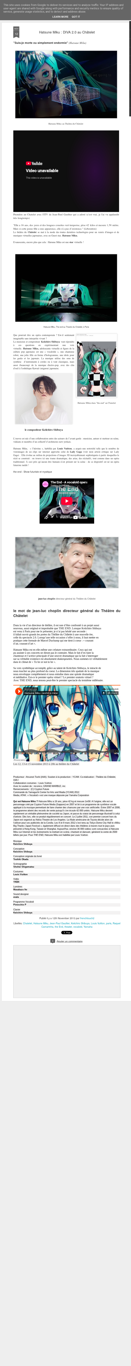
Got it (76, 16)
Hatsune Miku (40, 923)
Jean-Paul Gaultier (60, 923)
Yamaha (88, 926)
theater (68, 926)
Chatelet (27, 923)
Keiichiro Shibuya (80, 923)
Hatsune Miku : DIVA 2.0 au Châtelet (67, 32)
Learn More (60, 16)
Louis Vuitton (98, 923)
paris (108, 923)
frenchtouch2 (87, 918)
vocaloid (77, 926)
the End (59, 926)
